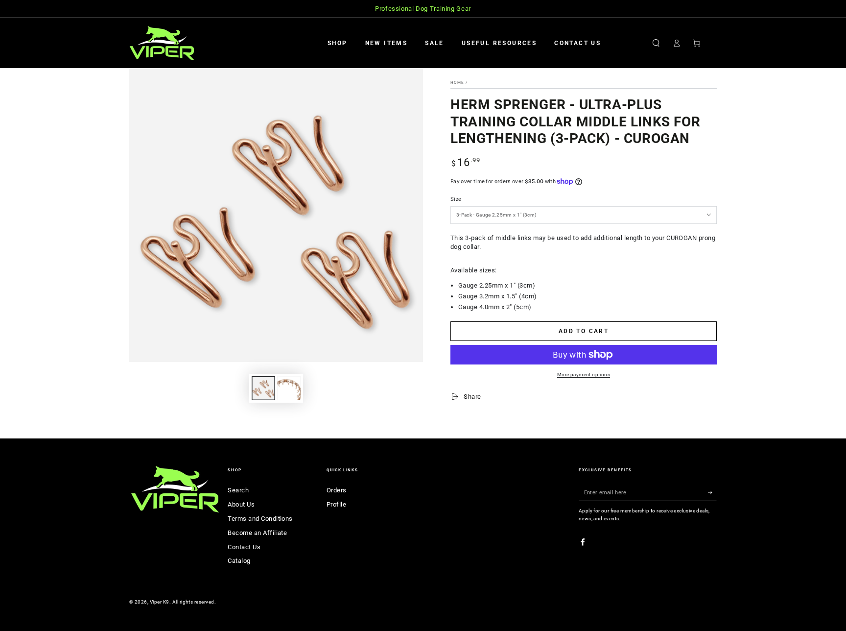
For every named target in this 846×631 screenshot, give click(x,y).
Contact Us (244, 547)
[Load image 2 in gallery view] (289, 388)
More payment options (583, 374)
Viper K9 (159, 602)
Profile (336, 504)
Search (238, 490)
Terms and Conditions (260, 518)
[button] (656, 42)
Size (455, 199)
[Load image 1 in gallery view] (263, 388)
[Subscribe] (712, 492)
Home (457, 82)
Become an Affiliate (257, 532)
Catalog (239, 560)
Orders (337, 490)
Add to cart (584, 331)
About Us (241, 504)
